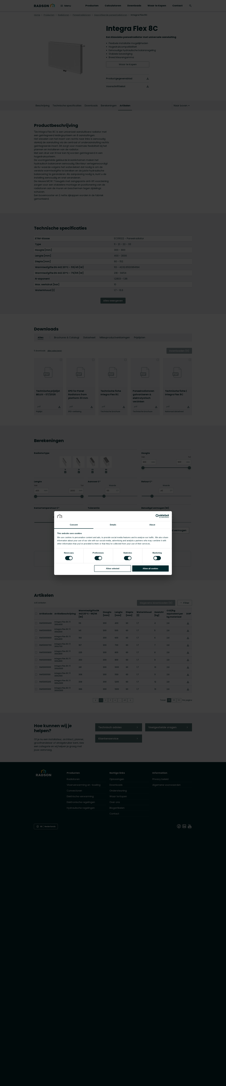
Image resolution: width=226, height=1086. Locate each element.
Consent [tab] (74, 525)
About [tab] (152, 525)
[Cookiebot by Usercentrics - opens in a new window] (157, 516)
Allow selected (112, 568)
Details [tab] (113, 525)
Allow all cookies (150, 568)
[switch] (98, 558)
